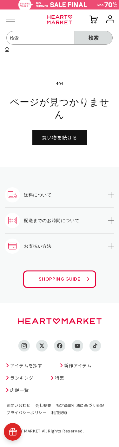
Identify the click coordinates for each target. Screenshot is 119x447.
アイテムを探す (26, 365)
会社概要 (43, 405)
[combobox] (40, 37)
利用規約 (59, 412)
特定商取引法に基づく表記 (80, 405)
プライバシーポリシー (26, 412)
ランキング (21, 378)
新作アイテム (78, 365)
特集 (59, 378)
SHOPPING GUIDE (59, 279)
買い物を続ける (59, 137)
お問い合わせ (18, 405)
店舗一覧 (19, 390)
